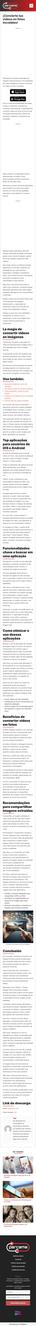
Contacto (18, 1259)
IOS (17, 1108)
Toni (14, 1118)
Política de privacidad (18, 1263)
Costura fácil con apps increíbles (16, 401)
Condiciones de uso (18, 1270)
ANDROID (11, 1108)
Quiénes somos (18, 1256)
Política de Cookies (18, 1266)
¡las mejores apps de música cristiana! (18, 389)
